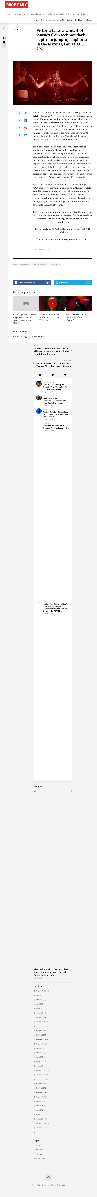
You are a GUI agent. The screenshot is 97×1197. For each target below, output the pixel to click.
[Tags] (65, 375)
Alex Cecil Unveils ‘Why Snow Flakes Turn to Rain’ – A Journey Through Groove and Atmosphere (51, 972)
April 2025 (39, 1061)
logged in (27, 336)
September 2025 (42, 1039)
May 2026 (39, 1004)
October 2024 (41, 1088)
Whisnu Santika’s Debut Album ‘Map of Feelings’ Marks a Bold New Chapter (55, 414)
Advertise (39, 1149)
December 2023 (41, 1132)
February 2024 (41, 1123)
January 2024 (40, 1128)
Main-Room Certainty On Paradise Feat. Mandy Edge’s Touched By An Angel (55, 387)
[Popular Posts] (52, 375)
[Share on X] (23, 113)
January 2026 (40, 1022)
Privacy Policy (41, 1158)
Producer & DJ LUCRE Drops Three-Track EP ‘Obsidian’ (49, 317)
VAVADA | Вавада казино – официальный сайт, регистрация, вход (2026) (25, 318)
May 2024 (39, 1110)
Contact (39, 1154)
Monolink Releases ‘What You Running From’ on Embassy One (56, 427)
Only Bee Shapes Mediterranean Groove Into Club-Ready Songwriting (54, 400)
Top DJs (61, 20)
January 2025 (40, 1075)
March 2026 (40, 1013)
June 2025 (39, 1053)
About (38, 1145)
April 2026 (39, 1008)
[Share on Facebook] (23, 120)
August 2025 (40, 1044)
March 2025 (40, 1066)
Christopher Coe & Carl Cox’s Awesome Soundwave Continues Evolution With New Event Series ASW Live (55, 607)
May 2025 (39, 1057)
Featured (71, 20)
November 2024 (41, 1083)
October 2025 (41, 1035)
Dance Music (24, 265)
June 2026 (39, 1000)
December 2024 (41, 1079)
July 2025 (39, 1048)
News (80, 20)
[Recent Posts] (40, 375)
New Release (55, 265)
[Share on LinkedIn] (23, 135)
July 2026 (39, 995)
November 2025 (41, 1030)
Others (89, 20)
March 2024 (40, 1119)
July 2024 (39, 1101)
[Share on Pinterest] (23, 127)
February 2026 (41, 1017)
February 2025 (41, 1070)
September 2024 (42, 1092)
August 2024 (40, 1097)
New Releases (48, 20)
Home (36, 20)
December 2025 (41, 1026)
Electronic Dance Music (39, 265)
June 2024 (39, 1106)
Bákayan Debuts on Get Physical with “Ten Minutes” (76, 317)
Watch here (62, 232)
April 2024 (39, 1114)
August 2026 (40, 991)
